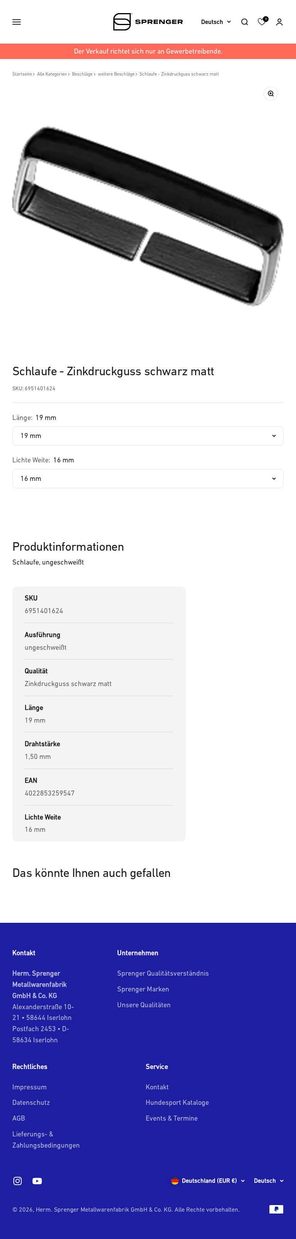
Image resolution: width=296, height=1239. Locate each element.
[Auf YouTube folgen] (37, 1181)
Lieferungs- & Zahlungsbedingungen (46, 1139)
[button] (279, 22)
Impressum (29, 1087)
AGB (18, 1118)
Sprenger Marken (143, 989)
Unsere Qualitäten (144, 1005)
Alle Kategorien (52, 74)
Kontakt (157, 1087)
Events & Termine (172, 1118)
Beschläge (82, 74)
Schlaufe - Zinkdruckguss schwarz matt (179, 74)
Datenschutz (31, 1102)
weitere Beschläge (116, 74)
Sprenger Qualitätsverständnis (163, 973)
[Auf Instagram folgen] (17, 1181)
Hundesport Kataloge (177, 1102)
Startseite (22, 74)
